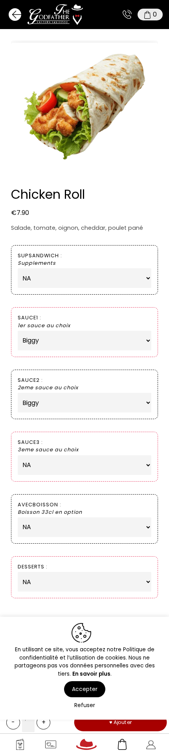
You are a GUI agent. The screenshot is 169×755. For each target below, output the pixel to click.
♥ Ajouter (120, 722)
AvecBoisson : (50, 508)
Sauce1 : (44, 321)
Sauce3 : (48, 446)
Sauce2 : (48, 384)
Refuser (84, 705)
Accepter (84, 689)
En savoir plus (91, 674)
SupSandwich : (40, 259)
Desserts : (33, 566)
